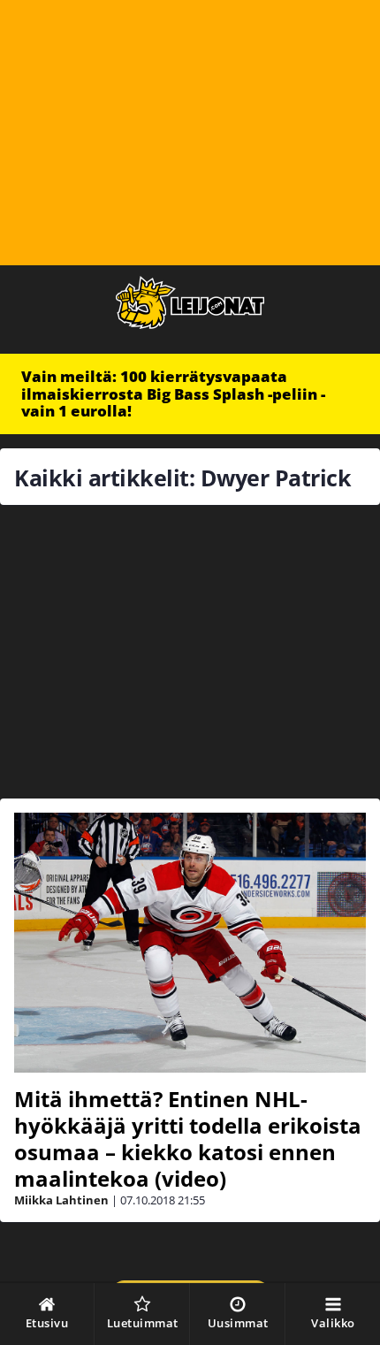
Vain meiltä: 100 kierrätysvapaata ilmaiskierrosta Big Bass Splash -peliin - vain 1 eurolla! (173, 393)
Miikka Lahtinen (61, 1200)
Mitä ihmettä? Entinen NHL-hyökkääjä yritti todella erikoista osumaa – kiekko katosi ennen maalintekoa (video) (187, 1138)
